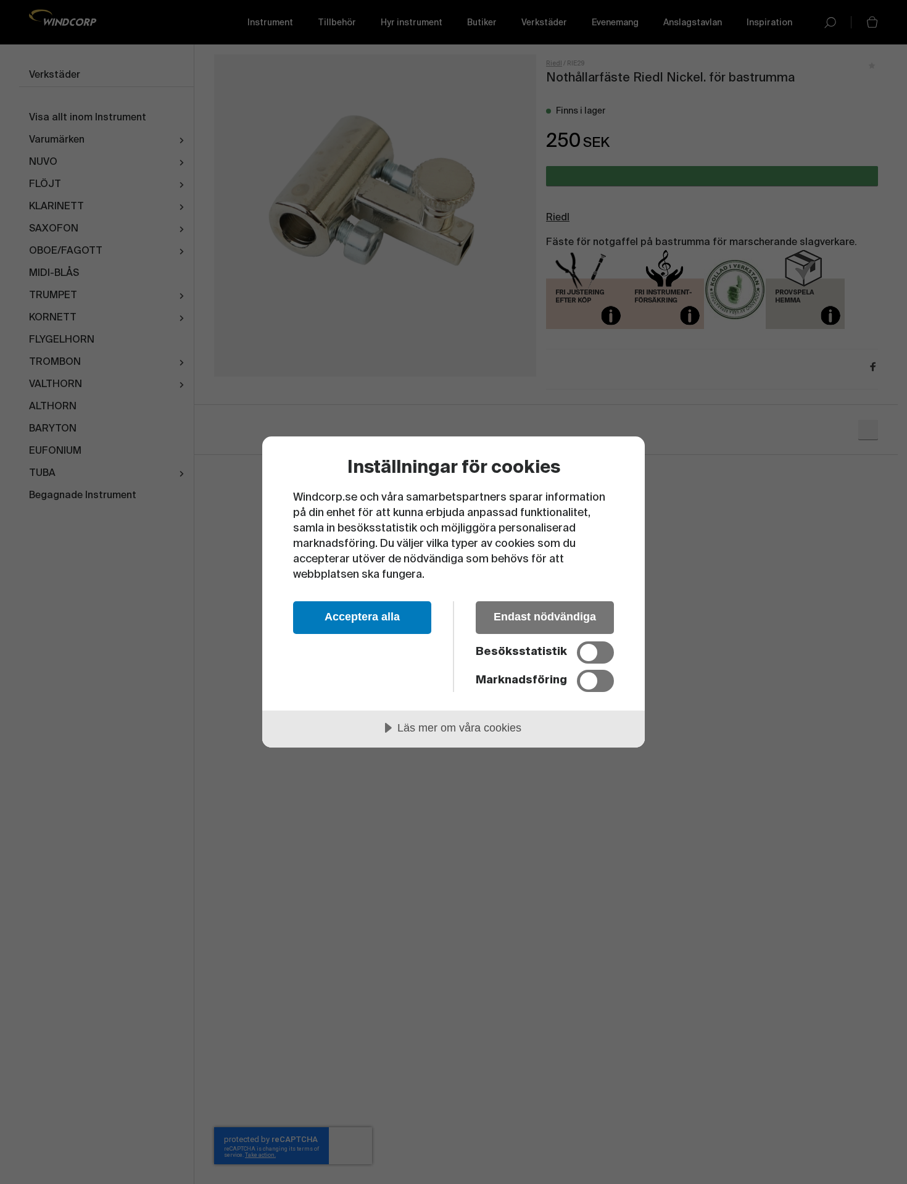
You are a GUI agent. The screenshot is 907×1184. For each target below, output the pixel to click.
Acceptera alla (362, 617)
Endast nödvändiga (545, 617)
